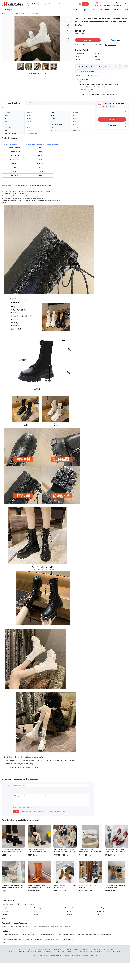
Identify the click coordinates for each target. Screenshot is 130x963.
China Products (28, 949)
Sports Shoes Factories (47, 934)
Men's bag (5, 911)
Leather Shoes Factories (29, 934)
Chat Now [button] (116, 40)
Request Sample (110, 45)
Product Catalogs (28, 904)
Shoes (35, 911)
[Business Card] (125, 111)
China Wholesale (57, 949)
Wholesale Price (68, 949)
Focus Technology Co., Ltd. (53, 955)
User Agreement (76, 955)
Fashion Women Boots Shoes (33, 939)
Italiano (55, 951)
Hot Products (18, 949)
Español (26, 951)
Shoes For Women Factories (66, 934)
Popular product (70, 908)
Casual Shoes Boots (106, 934)
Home (3, 13)
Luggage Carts (101, 911)
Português (33, 951)
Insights (113, 949)
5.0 (104, 106)
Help (94, 10)
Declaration (85, 955)
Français (40, 951)
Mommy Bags (37, 908)
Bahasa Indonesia (117, 951)
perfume (4, 915)
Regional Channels (87, 949)
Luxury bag (5, 908)
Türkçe (102, 951)
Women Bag (100, 908)
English (20, 951)
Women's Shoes (25, 13)
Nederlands (69, 951)
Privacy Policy (93, 955)
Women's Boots (35, 13)
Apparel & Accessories (12, 13)
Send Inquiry (88, 40)
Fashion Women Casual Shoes (87, 934)
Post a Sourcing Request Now (55, 812)
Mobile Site (106, 949)
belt (98, 915)
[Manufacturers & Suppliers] (12, 4)
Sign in (126, 5)
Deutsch (61, 951)
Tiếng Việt (108, 951)
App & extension (105, 10)
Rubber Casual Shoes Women (12, 939)
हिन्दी (91, 951)
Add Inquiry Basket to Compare (37, 73)
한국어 (80, 951)
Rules (126, 10)
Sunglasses (68, 915)
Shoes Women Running (53, 939)
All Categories (8, 10)
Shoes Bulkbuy (68, 939)
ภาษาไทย (96, 951)
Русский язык (48, 951)
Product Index (97, 949)
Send (16, 812)
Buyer (84, 10)
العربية (75, 951)
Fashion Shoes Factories (10, 934)
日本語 (86, 951)
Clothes (67, 911)
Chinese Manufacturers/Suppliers (42, 949)
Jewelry (35, 915)
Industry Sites (77, 949)
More (3, 943)
